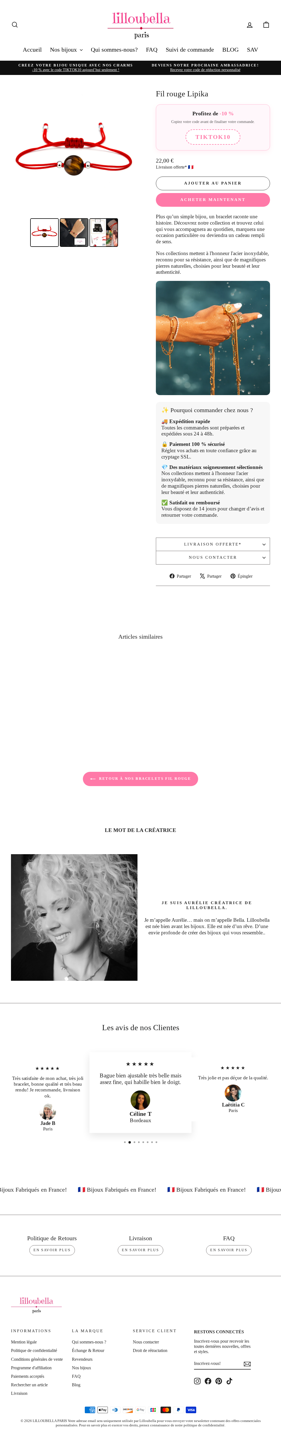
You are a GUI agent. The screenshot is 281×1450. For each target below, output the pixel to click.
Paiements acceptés (27, 1376)
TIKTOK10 (213, 136)
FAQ (152, 49)
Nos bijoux (64, 49)
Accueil (32, 49)
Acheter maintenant (213, 199)
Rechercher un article (29, 1384)
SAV (252, 49)
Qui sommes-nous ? (89, 1342)
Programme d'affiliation (31, 1367)
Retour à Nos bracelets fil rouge (144, 778)
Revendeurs (82, 1359)
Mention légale (24, 1342)
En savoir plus (52, 1250)
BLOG (230, 49)
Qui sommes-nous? (114, 49)
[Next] (129, 153)
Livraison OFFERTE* (213, 544)
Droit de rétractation (150, 1350)
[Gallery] (74, 169)
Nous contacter (213, 557)
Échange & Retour (88, 1350)
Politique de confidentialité (34, 1350)
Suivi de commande (190, 49)
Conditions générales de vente (37, 1359)
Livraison (19, 1393)
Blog (76, 1384)
